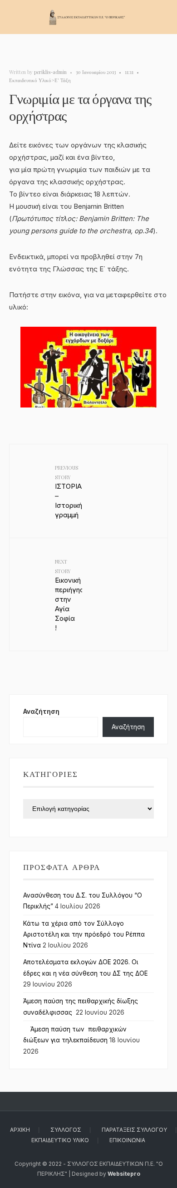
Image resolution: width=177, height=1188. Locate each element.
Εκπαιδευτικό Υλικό (60, 1140)
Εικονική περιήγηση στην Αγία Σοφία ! (68, 595)
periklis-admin (50, 72)
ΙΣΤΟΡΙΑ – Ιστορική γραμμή (68, 491)
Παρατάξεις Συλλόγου (134, 1129)
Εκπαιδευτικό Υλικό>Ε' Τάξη (40, 80)
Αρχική (20, 1129)
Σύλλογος (65, 1129)
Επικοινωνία (127, 1140)
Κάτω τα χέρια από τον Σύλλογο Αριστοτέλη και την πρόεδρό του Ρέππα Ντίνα (84, 934)
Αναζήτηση (41, 711)
